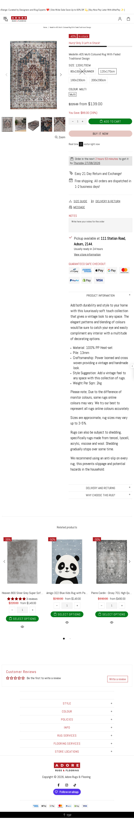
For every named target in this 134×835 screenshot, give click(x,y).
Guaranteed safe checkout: (87, 264)
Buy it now (101, 134)
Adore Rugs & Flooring (78, 777)
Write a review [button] (117, 679)
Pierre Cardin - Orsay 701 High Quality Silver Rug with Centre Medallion (111, 593)
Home (45, 27)
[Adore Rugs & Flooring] (19, 18)
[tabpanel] (22, 586)
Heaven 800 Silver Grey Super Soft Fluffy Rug (22, 593)
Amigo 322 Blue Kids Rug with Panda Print (67, 593)
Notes (73, 216)
